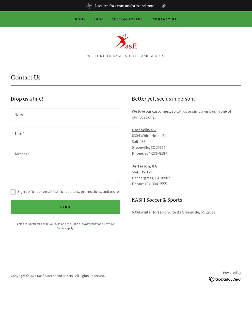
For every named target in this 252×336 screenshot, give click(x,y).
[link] (126, 41)
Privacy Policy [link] (89, 224)
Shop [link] (99, 19)
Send (65, 207)
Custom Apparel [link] (128, 19)
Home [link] (80, 19)
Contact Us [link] (165, 19)
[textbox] (65, 114)
